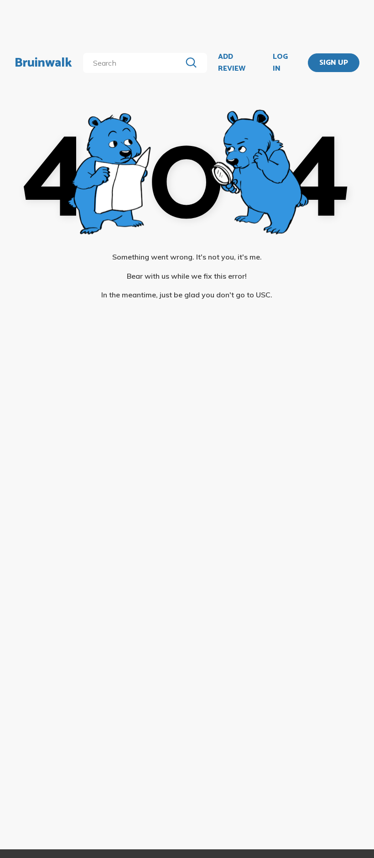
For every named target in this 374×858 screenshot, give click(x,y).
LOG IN (280, 62)
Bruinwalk (43, 63)
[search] (134, 63)
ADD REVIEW (231, 62)
